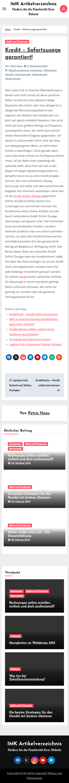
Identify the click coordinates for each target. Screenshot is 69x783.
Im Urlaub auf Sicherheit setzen (30, 339)
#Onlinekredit (23, 74)
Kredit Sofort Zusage (27, 196)
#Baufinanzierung (18, 70)
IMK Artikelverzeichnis (33, 4)
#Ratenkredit (39, 74)
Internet (15, 636)
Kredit (23, 276)
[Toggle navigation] (4, 9)
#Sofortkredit (13, 78)
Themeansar (34, 778)
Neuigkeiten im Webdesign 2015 (32, 642)
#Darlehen (36, 70)
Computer (15, 444)
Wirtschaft (15, 448)
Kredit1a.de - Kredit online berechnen (33, 314)
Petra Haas (16, 66)
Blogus (52, 773)
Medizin (15, 669)
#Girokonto (50, 70)
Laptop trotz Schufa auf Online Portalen (35, 344)
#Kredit (9, 74)
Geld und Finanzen (17, 41)
